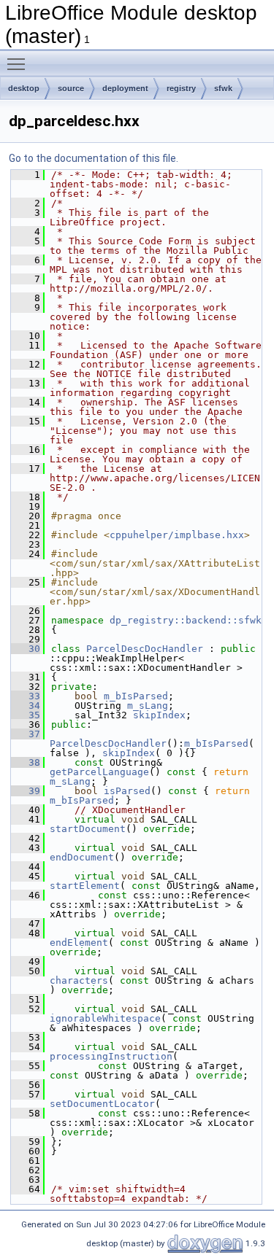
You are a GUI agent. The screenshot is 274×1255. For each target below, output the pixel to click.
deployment (125, 88)
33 (25, 696)
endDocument (82, 857)
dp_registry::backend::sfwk (186, 620)
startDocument (88, 828)
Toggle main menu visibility (19, 63)
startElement (85, 885)
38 (25, 762)
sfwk (223, 88)
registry (181, 88)
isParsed (127, 790)
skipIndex (159, 715)
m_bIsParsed (136, 696)
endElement (79, 942)
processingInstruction (111, 1056)
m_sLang (147, 705)
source (71, 88)
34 (25, 705)
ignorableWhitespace (105, 1018)
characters (79, 980)
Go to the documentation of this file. (93, 158)
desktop (23, 88)
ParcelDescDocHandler (144, 648)
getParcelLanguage (99, 771)
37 (25, 733)
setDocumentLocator (102, 1103)
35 (25, 715)
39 (25, 790)
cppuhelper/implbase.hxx (177, 534)
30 (25, 648)
